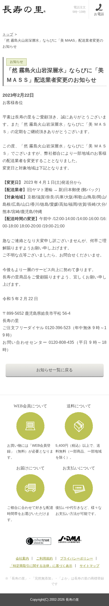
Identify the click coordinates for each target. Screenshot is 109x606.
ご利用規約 (44, 558)
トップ (8, 34)
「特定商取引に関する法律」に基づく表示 (41, 565)
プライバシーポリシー (76, 558)
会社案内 (22, 558)
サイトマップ (89, 565)
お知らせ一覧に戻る (54, 370)
